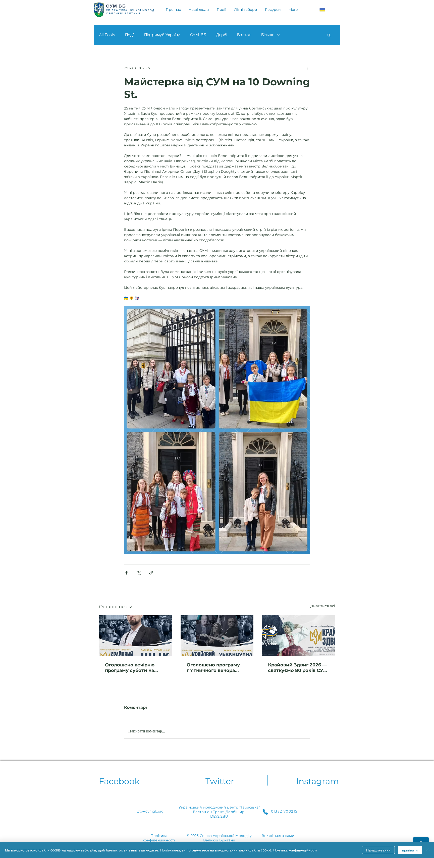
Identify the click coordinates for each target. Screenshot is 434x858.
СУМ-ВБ (198, 34)
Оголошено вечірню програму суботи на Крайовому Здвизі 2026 (133, 667)
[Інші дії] (307, 68)
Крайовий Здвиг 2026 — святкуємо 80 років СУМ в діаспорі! (298, 667)
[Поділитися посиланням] (151, 572)
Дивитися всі (322, 606)
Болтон (244, 34)
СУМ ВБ (116, 6)
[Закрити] (428, 850)
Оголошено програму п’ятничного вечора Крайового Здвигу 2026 (215, 667)
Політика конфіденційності (295, 849)
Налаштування (378, 849)
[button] (328, 35)
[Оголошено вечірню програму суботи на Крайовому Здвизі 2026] (135, 635)
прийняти (410, 849)
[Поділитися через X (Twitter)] (138, 572)
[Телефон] (265, 812)
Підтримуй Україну (162, 34)
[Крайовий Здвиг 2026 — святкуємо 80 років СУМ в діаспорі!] (298, 635)
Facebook (119, 781)
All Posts (107, 34)
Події (129, 34)
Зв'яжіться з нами (278, 835)
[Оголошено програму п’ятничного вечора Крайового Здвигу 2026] (217, 635)
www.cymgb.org (150, 811)
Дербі (221, 34)
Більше (267, 34)
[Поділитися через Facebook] (126, 572)
